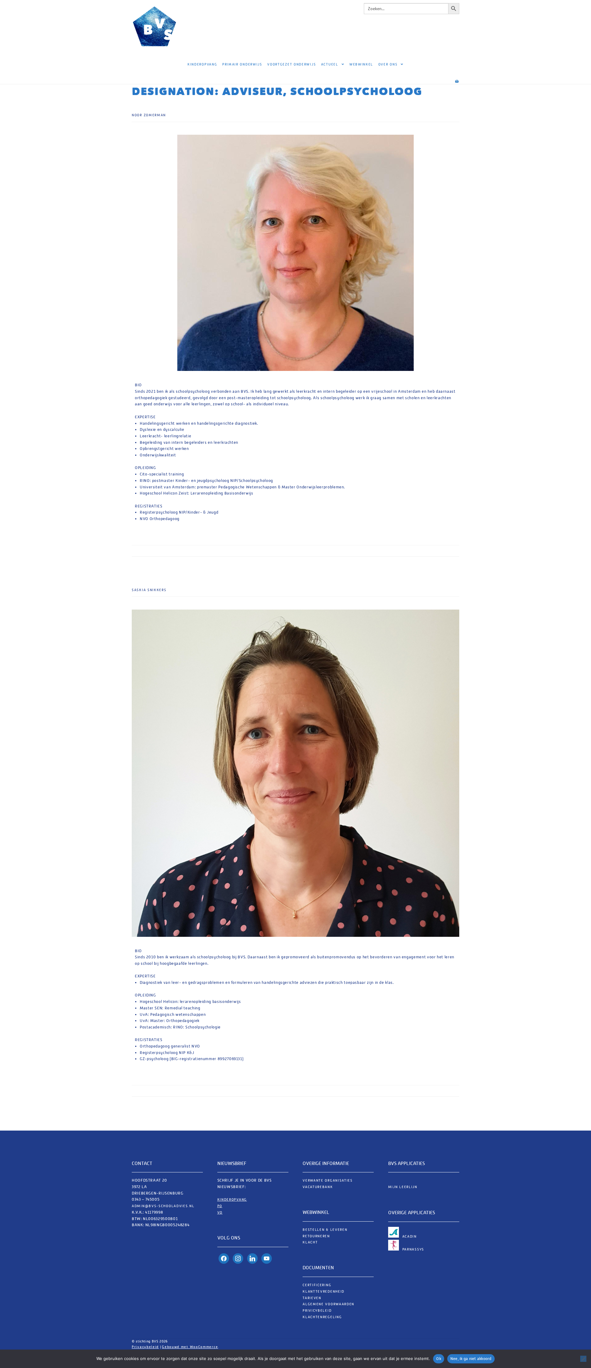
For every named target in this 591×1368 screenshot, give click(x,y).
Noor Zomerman (149, 115)
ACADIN (409, 1237)
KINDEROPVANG (232, 1200)
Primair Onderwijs (242, 64)
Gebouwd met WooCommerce (190, 1347)
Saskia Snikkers (149, 590)
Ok (438, 1358)
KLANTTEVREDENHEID (323, 1292)
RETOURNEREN (316, 1236)
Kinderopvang (202, 64)
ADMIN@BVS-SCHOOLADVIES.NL (164, 1206)
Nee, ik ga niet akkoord (471, 1358)
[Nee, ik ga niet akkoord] (583, 1359)
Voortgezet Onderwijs (291, 64)
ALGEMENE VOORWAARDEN (328, 1304)
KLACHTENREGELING (322, 1317)
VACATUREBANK (318, 1187)
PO (219, 1206)
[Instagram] (238, 1258)
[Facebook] (224, 1258)
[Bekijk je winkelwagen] (451, 78)
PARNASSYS (413, 1249)
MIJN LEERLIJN (402, 1187)
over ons (388, 64)
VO (220, 1213)
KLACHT (310, 1242)
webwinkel (361, 64)
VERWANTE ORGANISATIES (328, 1181)
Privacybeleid (145, 1347)
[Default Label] (252, 1258)
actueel (329, 64)
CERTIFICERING (317, 1285)
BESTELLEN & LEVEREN (325, 1230)
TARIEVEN (312, 1298)
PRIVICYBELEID (317, 1311)
